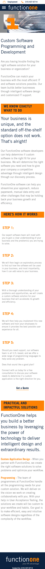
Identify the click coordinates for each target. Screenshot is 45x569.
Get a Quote (22, 388)
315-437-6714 (31, 2)
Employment (12, 2)
